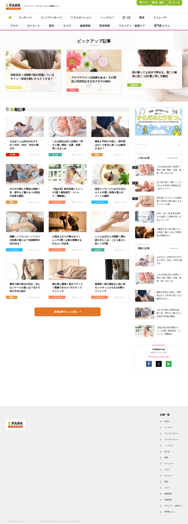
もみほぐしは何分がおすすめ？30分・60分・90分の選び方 (24, 145)
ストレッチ (160, 17)
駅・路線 (159, 2)
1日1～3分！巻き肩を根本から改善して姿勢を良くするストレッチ (169, 216)
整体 (142, 17)
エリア (145, 2)
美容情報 (104, 25)
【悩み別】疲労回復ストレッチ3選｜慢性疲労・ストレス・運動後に (67, 192)
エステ (67, 25)
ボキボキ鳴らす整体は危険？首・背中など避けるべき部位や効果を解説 (25, 192)
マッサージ (25, 17)
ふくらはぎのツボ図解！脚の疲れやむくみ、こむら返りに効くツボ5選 (110, 240)
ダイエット (33, 25)
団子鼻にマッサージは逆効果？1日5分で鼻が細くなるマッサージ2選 (169, 201)
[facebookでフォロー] (149, 364)
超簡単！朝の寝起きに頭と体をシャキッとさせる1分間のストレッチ (110, 287)
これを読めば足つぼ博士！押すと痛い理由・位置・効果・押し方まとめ (67, 145)
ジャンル (175, 2)
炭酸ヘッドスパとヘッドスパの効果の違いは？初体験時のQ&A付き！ (25, 240)
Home (166, 421)
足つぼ (126, 17)
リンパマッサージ (51, 17)
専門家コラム (162, 25)
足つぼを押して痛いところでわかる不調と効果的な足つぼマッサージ (169, 185)
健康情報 (85, 25)
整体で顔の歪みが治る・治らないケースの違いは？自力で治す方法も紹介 (25, 287)
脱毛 (51, 25)
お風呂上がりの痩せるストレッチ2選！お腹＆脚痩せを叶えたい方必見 (67, 240)
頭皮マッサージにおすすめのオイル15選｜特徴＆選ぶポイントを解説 (110, 192)
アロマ (14, 25)
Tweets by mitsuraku (158, 357)
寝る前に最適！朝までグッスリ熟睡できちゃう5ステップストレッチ (67, 287)
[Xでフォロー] (159, 364)
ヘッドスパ (107, 17)
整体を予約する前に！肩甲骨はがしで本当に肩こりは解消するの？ (110, 145)
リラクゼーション (81, 17)
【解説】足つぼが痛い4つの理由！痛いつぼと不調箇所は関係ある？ (169, 232)
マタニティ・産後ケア (132, 25)
